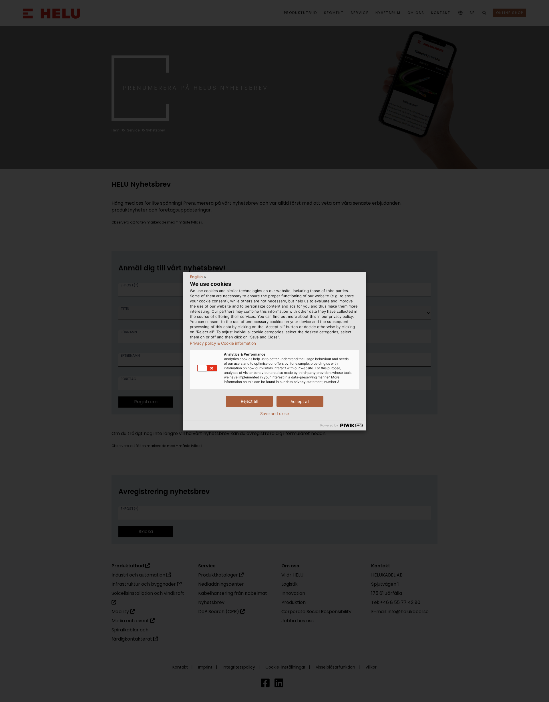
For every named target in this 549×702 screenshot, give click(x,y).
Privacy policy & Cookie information (223, 343)
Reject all (249, 401)
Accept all (300, 401)
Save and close (274, 413)
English (196, 276)
